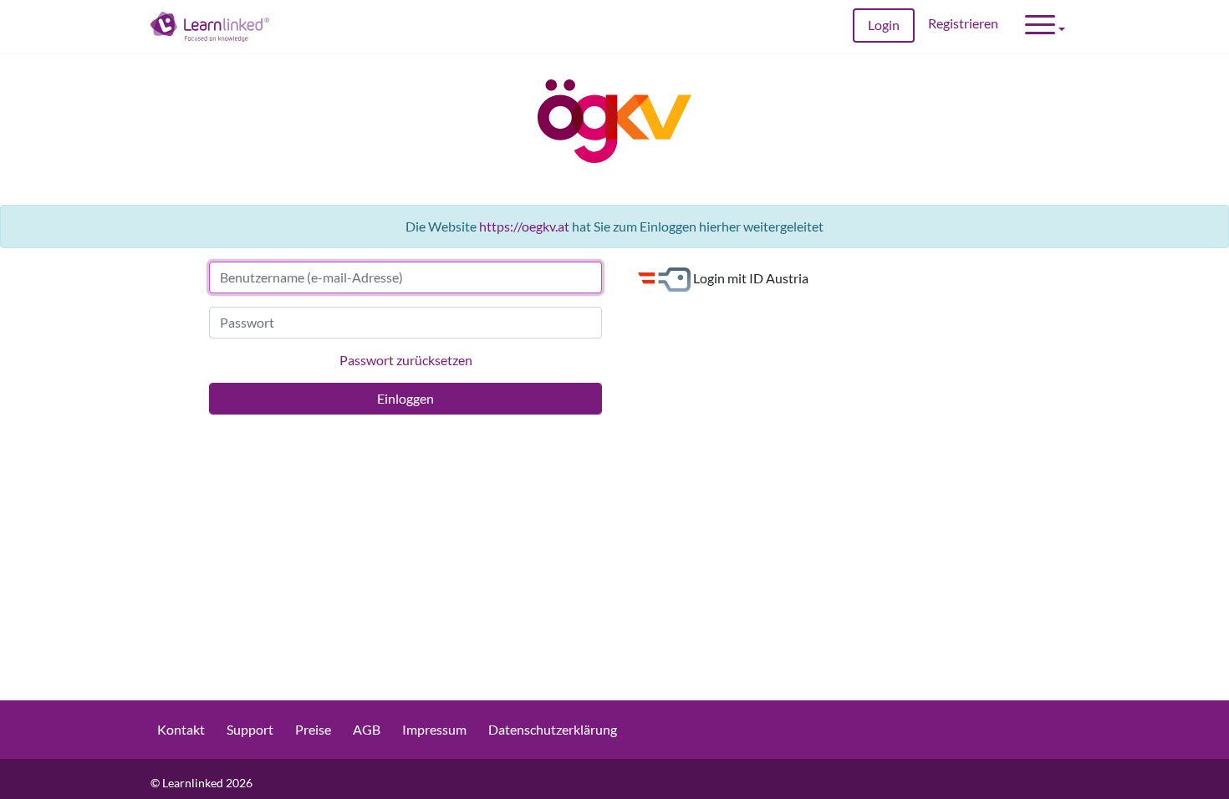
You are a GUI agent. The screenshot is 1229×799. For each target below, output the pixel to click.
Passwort (247, 322)
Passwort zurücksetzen (405, 360)
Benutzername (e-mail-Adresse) (311, 277)
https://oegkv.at (524, 226)
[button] (1045, 26)
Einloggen (405, 398)
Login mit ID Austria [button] (749, 277)
